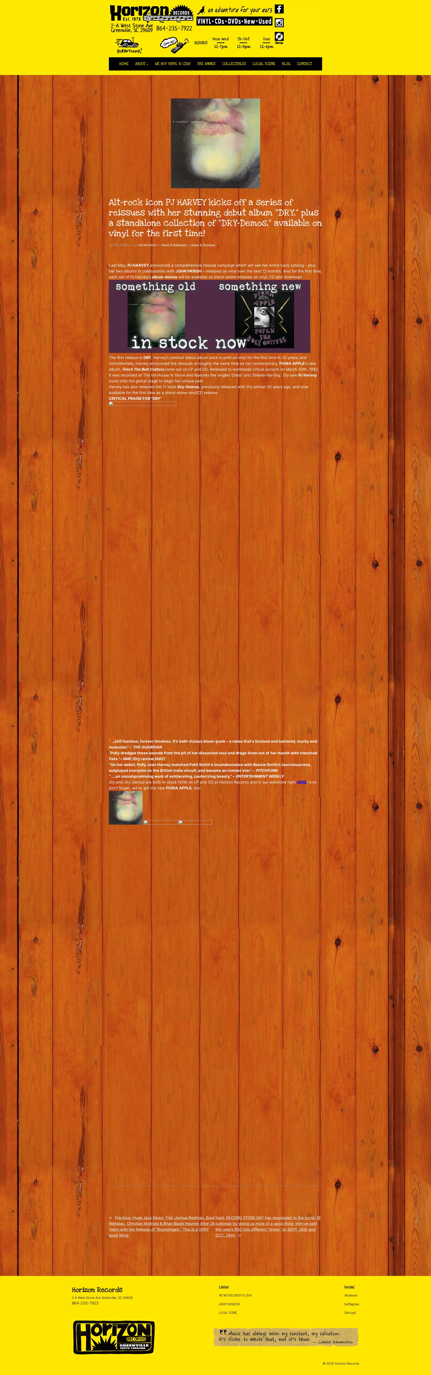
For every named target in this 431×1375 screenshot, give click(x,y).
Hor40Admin (147, 245)
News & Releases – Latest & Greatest (188, 245)
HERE (302, 782)
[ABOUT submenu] (147, 64)
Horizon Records (97, 1290)
